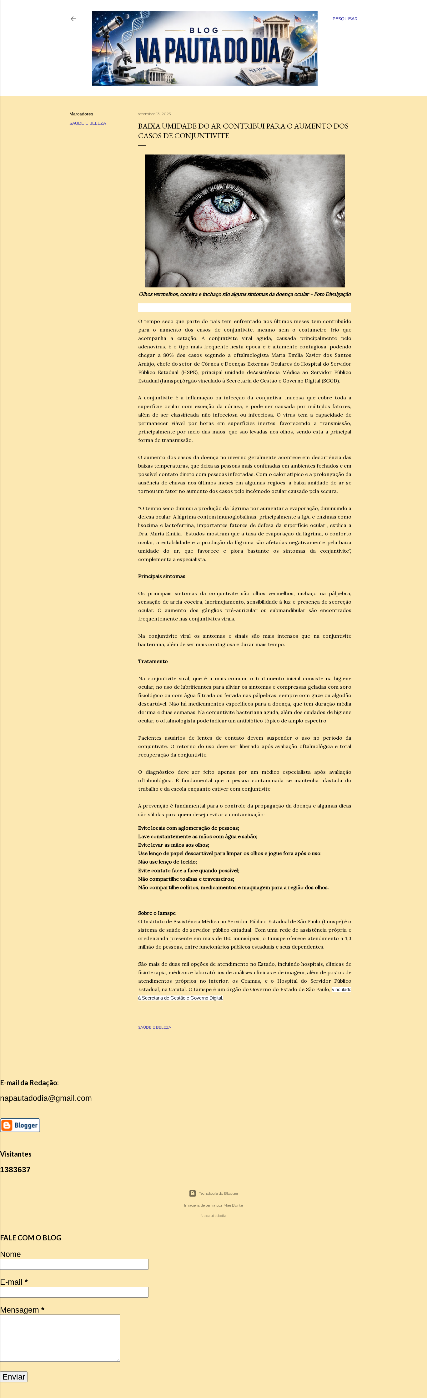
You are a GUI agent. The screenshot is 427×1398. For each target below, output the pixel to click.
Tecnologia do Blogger (219, 1193)
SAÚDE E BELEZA (87, 123)
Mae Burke (233, 1205)
